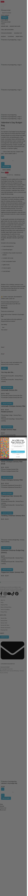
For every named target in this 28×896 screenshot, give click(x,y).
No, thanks (18, 456)
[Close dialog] (25, 438)
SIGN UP (18, 451)
